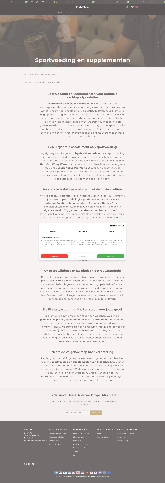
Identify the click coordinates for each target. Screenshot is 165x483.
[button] (123, 226)
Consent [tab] (53, 231)
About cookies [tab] (82, 231)
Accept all (110, 256)
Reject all (54, 256)
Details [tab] (111, 231)
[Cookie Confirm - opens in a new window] (115, 226)
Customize (82, 256)
